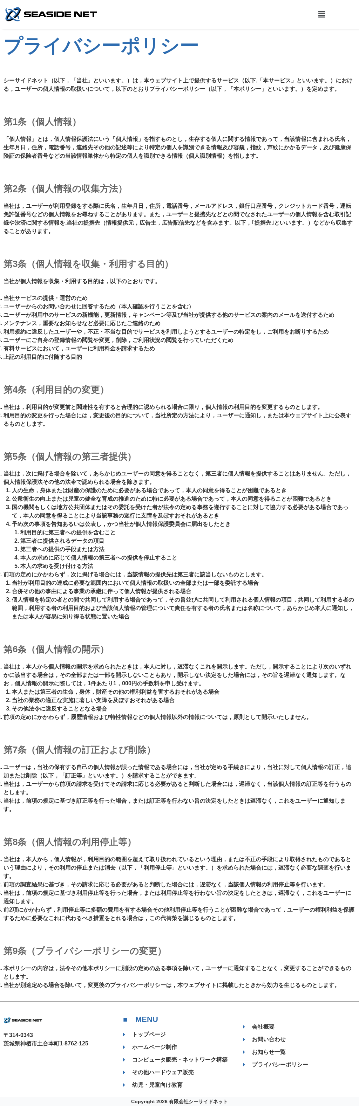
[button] (321, 14)
